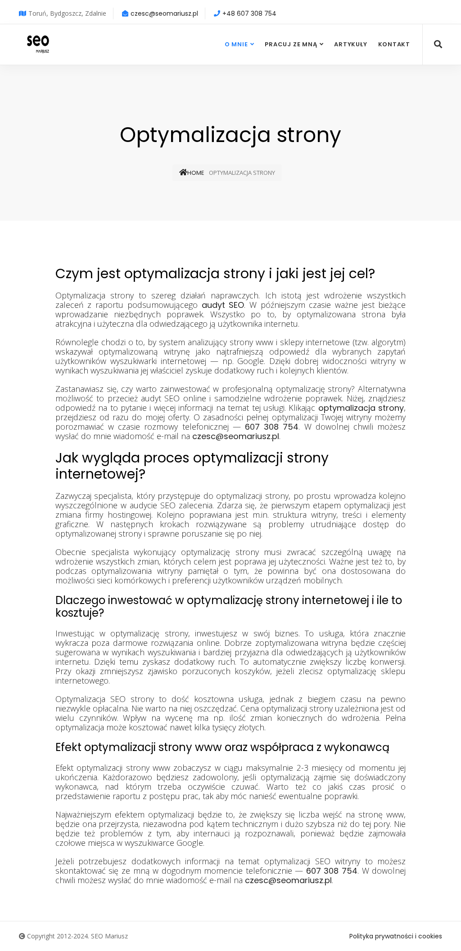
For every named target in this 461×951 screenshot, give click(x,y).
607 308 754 (271, 426)
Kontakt (394, 44)
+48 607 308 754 (249, 13)
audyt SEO (223, 305)
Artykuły (350, 44)
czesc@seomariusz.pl (164, 13)
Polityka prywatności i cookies (395, 936)
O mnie (236, 44)
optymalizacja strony (361, 407)
